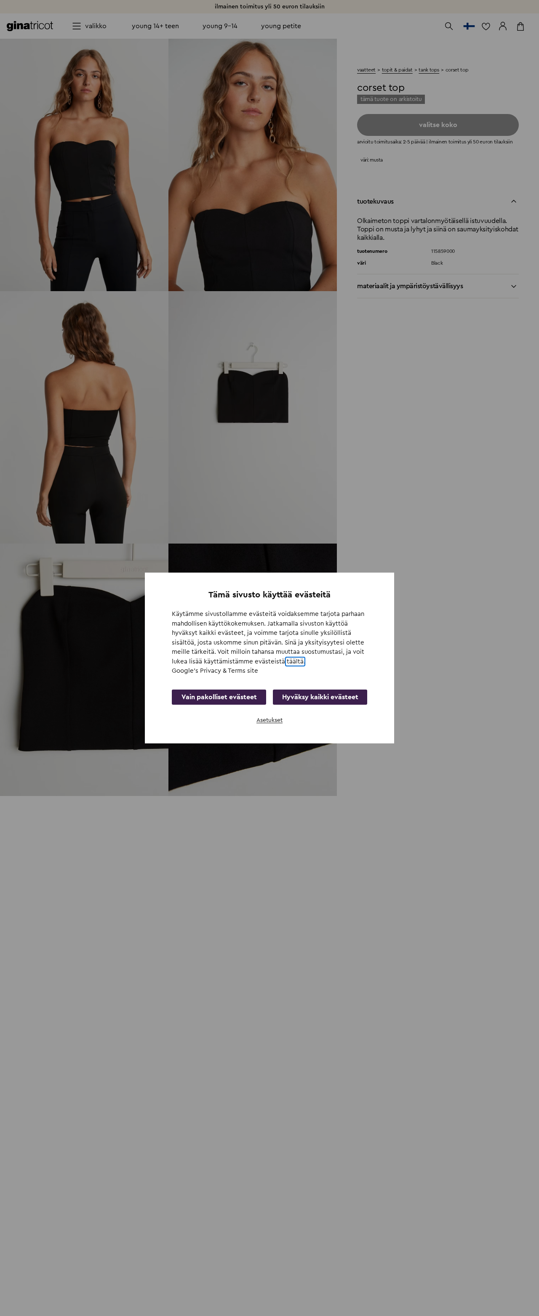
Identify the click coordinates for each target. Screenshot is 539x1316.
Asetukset (269, 720)
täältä (295, 661)
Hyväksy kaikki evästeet (320, 697)
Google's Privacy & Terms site (215, 671)
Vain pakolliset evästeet (219, 697)
